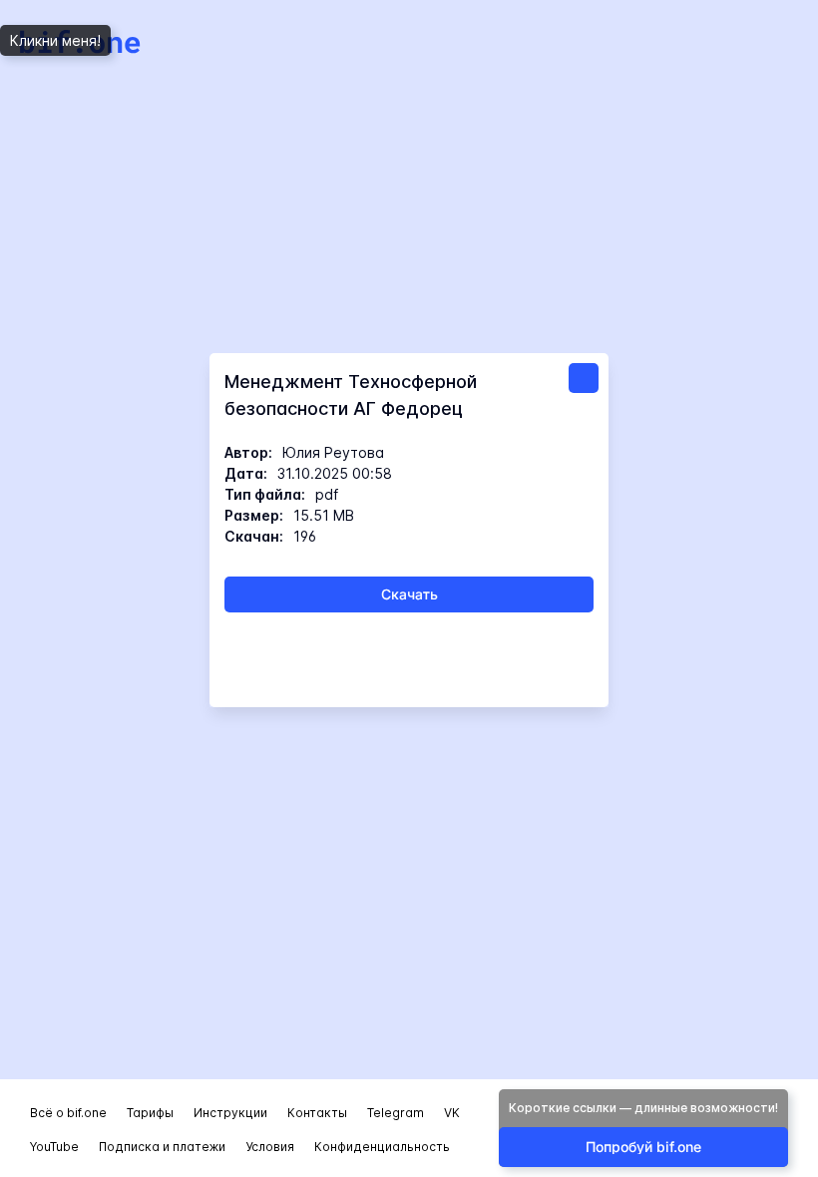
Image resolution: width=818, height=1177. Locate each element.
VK (452, 1112)
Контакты (317, 1112)
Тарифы (150, 1112)
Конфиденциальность (382, 1146)
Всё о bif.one (68, 1112)
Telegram (395, 1112)
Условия (269, 1146)
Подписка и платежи (162, 1146)
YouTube (54, 1146)
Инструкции (230, 1112)
